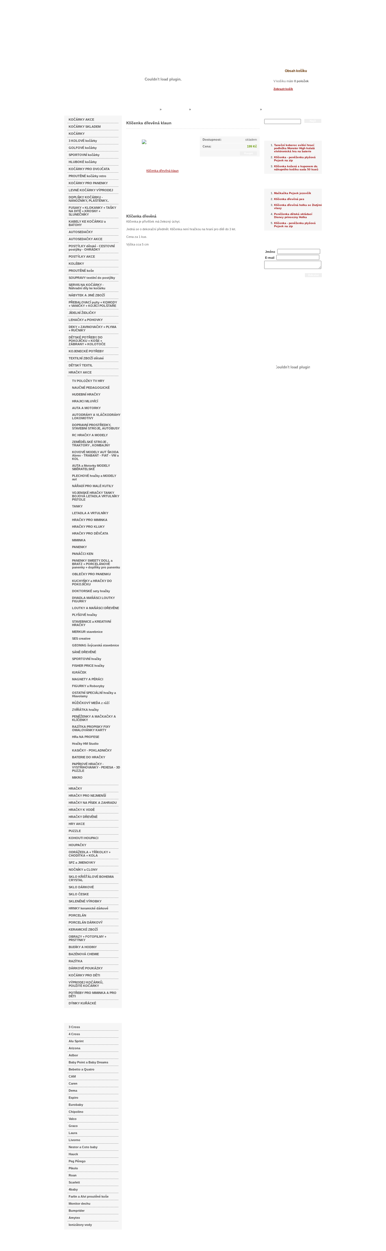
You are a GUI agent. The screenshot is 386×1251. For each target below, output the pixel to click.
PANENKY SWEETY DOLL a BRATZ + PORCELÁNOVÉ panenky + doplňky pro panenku (96, 564)
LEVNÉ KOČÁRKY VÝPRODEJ (91, 190)
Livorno (74, 1140)
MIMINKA (79, 540)
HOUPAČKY (77, 845)
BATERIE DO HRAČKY (88, 757)
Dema (73, 1090)
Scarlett (74, 1182)
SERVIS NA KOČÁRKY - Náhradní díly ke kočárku (87, 286)
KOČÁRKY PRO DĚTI (84, 975)
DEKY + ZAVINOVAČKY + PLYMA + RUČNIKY (92, 328)
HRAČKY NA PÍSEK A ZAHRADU (93, 802)
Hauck (73, 1154)
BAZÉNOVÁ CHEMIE (84, 954)
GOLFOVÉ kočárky (83, 147)
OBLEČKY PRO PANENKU (91, 574)
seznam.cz (77, 1239)
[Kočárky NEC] (119, 20)
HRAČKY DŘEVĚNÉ (83, 816)
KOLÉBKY (76, 263)
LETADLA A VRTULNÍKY (90, 513)
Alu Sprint (76, 1041)
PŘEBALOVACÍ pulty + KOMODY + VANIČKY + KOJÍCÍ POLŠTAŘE (93, 304)
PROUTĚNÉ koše (81, 270)
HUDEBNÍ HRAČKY (86, 394)
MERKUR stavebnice (87, 631)
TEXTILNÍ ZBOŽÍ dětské (86, 358)
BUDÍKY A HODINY (83, 947)
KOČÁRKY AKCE (81, 119)
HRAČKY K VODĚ (82, 809)
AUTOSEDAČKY (81, 232)
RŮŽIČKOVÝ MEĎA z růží (90, 703)
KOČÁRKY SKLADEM (85, 126)
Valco (73, 1118)
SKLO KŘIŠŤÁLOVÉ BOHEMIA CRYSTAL (91, 878)
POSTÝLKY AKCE (82, 256)
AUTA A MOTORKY (86, 408)
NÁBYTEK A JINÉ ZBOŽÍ (87, 295)
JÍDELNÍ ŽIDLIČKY (82, 312)
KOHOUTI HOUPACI (83, 838)
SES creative (81, 638)
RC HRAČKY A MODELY (90, 435)
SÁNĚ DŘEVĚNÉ (84, 652)
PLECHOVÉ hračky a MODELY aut (94, 477)
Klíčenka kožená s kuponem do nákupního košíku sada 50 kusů (296, 168)
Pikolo (73, 1168)
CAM (72, 1076)
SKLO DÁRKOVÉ (81, 887)
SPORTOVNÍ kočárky (84, 155)
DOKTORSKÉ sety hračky (91, 591)
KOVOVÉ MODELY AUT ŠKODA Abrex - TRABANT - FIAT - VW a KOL (95, 455)
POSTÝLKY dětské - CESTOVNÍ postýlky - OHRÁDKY (92, 247)
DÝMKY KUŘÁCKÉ (82, 1003)
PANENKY (79, 547)
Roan (73, 1175)
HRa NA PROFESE (85, 737)
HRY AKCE (77, 824)
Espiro (73, 1097)
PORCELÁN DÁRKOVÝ (86, 922)
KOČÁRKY (76, 133)
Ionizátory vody (80, 1224)
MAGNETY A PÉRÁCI (87, 679)
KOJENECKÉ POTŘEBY (86, 351)
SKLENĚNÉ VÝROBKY (85, 901)
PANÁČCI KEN (82, 553)
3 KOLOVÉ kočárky (83, 140)
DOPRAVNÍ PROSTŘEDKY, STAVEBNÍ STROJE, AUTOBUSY (96, 426)
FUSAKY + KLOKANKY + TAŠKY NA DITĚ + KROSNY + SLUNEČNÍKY (92, 211)
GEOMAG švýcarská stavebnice (95, 645)
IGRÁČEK (79, 672)
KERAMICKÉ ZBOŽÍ (83, 929)
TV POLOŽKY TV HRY (88, 381)
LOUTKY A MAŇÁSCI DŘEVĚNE (95, 608)
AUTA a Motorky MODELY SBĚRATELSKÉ (91, 467)
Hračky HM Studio (85, 743)
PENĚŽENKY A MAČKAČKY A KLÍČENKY (94, 718)
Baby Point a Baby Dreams (88, 1062)
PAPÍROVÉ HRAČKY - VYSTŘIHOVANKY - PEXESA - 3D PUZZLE (96, 767)
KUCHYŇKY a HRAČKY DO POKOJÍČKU (92, 582)
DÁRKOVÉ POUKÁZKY (86, 968)
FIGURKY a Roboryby (88, 686)
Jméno (270, 251)
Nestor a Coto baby (83, 1147)
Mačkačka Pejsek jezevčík (292, 193)
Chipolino (76, 1111)
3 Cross (74, 1027)
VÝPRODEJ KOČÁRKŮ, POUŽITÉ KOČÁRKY (86, 984)
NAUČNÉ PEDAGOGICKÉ (91, 387)
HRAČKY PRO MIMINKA (89, 520)
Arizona (74, 1048)
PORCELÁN (77, 915)
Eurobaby (76, 1104)
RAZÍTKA (76, 961)
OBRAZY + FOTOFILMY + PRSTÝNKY (87, 938)
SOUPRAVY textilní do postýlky (92, 277)
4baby (73, 1189)
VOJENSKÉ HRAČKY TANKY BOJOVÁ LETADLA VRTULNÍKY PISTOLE (95, 496)
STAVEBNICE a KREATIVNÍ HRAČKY (91, 623)
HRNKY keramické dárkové (88, 908)
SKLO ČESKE (79, 894)
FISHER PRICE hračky (88, 665)
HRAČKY (75, 788)
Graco (73, 1126)
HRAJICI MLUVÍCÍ (85, 401)
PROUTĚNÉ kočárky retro (87, 176)
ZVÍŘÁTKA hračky (85, 709)
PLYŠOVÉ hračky (84, 614)
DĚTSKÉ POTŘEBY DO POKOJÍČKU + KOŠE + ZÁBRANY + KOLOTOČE (87, 341)
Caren (73, 1083)
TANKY (77, 506)
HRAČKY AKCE (80, 372)
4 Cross (74, 1034)
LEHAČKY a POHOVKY (86, 320)
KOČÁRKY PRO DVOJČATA (89, 169)
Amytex (74, 1217)
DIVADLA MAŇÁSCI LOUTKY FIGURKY (93, 599)
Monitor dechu (79, 1203)
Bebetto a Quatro (81, 1069)
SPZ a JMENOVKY (82, 862)
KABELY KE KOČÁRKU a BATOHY (87, 223)
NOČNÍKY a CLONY (83, 869)
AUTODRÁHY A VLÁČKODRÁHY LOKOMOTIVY (96, 416)
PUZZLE (75, 831)
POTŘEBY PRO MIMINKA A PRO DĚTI (92, 994)
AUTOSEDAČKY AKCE (85, 239)
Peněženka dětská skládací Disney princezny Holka (293, 215)
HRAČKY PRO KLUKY (88, 526)
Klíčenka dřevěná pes (289, 199)
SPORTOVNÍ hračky (86, 659)
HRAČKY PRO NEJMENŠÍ (87, 795)
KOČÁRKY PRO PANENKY (88, 183)
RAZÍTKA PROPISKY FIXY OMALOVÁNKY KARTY (91, 728)
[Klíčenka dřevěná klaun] (160, 170)
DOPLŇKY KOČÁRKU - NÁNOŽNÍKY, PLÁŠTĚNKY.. (89, 199)
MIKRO (77, 777)
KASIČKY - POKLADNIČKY (92, 750)
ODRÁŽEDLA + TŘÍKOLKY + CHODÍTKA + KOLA (89, 853)
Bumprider (76, 1210)
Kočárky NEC (148, 109)
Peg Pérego (77, 1161)
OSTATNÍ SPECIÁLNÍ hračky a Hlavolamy (94, 694)
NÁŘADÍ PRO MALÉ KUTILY (92, 486)
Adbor (73, 1055)
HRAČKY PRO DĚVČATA (90, 533)
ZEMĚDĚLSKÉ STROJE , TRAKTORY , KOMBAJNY (91, 443)
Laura (73, 1133)
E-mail (269, 257)
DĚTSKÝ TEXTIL (81, 365)
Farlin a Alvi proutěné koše (89, 1196)
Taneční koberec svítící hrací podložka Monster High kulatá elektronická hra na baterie (294, 148)
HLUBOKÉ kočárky (83, 162)
